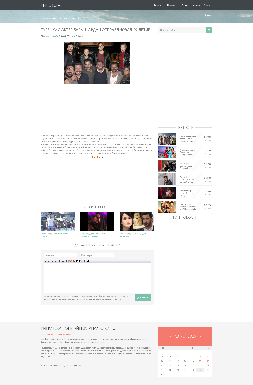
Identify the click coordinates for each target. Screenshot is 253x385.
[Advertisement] (97, 107)
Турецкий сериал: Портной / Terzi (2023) (187, 193)
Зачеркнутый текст (55, 261)
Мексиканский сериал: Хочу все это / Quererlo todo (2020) (188, 206)
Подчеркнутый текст (52, 261)
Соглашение (47, 335)
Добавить (142, 297)
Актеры (196, 5)
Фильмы (185, 5)
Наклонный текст (49, 261)
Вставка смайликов (70, 261)
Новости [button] (157, 5)
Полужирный (45, 261)
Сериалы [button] (171, 5)
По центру (63, 261)
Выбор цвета (74, 261)
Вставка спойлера (88, 261)
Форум (207, 5)
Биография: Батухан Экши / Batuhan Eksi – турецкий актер (186, 165)
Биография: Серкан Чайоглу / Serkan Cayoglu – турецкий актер (187, 179)
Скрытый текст (78, 261)
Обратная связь (63, 335)
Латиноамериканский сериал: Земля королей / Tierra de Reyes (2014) (188, 138)
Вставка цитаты (81, 261)
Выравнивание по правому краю (66, 261)
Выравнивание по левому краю (59, 261)
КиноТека (50, 5)
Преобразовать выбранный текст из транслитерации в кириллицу (84, 261)
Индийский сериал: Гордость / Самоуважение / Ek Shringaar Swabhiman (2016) (188, 152)
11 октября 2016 (50, 36)
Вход (209, 15)
